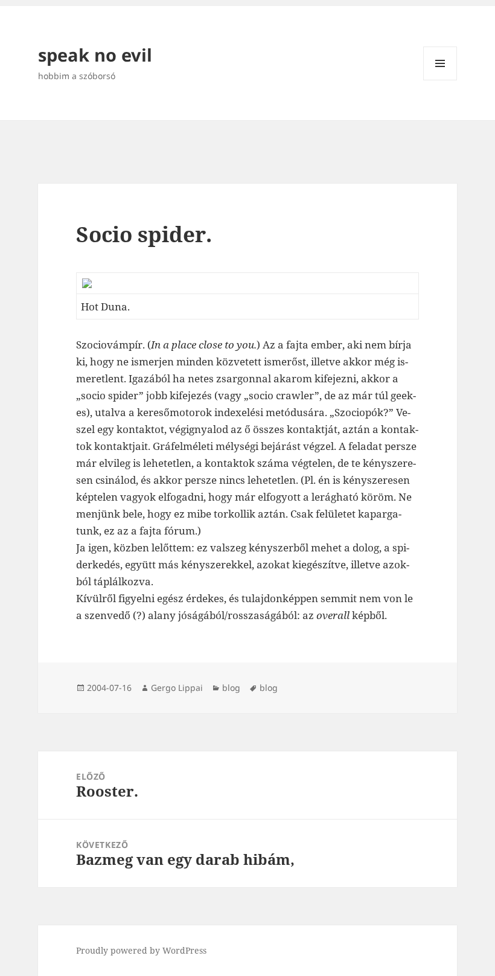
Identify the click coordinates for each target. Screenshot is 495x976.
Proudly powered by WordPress (141, 950)
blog (231, 687)
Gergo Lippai (177, 687)
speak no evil (95, 54)
